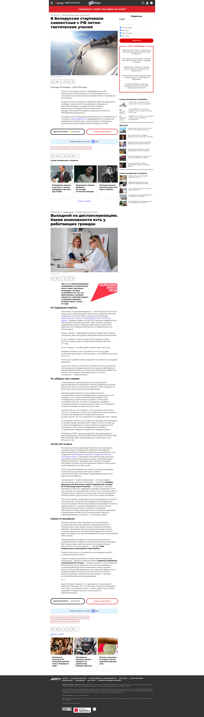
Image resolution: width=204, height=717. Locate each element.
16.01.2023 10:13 (55, 15)
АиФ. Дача (125, 30)
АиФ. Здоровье (127, 33)
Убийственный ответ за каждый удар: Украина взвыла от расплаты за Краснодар (136, 77)
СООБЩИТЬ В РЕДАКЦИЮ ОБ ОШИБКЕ (109, 680)
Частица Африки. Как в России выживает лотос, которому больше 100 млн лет (140, 110)
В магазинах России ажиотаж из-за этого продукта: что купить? (140, 202)
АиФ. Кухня (125, 36)
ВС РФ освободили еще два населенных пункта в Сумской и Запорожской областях (136, 86)
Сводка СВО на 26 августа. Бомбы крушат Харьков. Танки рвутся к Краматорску (136, 69)
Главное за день (127, 27)
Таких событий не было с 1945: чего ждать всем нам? (140, 189)
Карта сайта (91, 680)
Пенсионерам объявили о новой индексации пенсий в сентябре (139, 150)
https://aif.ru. (68, 700)
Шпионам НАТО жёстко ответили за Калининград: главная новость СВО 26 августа (136, 52)
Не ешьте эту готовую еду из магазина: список (138, 176)
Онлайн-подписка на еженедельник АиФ (102, 678)
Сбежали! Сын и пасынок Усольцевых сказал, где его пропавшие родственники (141, 117)
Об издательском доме (78, 678)
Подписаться (136, 40)
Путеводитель (80, 680)
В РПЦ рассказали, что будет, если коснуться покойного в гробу (139, 157)
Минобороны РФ (56, 76)
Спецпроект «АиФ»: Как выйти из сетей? (102, 9)
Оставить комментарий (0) (102, 131)
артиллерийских (79, 119)
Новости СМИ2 (84, 201)
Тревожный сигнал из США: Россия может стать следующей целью (140, 129)
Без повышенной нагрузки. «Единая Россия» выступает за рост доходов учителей (136, 60)
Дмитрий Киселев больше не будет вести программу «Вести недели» (139, 143)
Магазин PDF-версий (136, 678)
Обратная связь (67, 680)
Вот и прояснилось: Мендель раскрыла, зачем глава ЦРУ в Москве (140, 136)
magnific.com (55, 273)
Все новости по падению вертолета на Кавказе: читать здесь (140, 195)
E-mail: (122, 19)
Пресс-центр (123, 678)
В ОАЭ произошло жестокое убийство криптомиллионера (138, 183)
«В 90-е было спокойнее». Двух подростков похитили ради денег (140, 103)
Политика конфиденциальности (71, 703)
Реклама (65, 678)
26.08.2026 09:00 (56, 212)
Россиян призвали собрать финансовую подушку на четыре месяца (138, 165)
